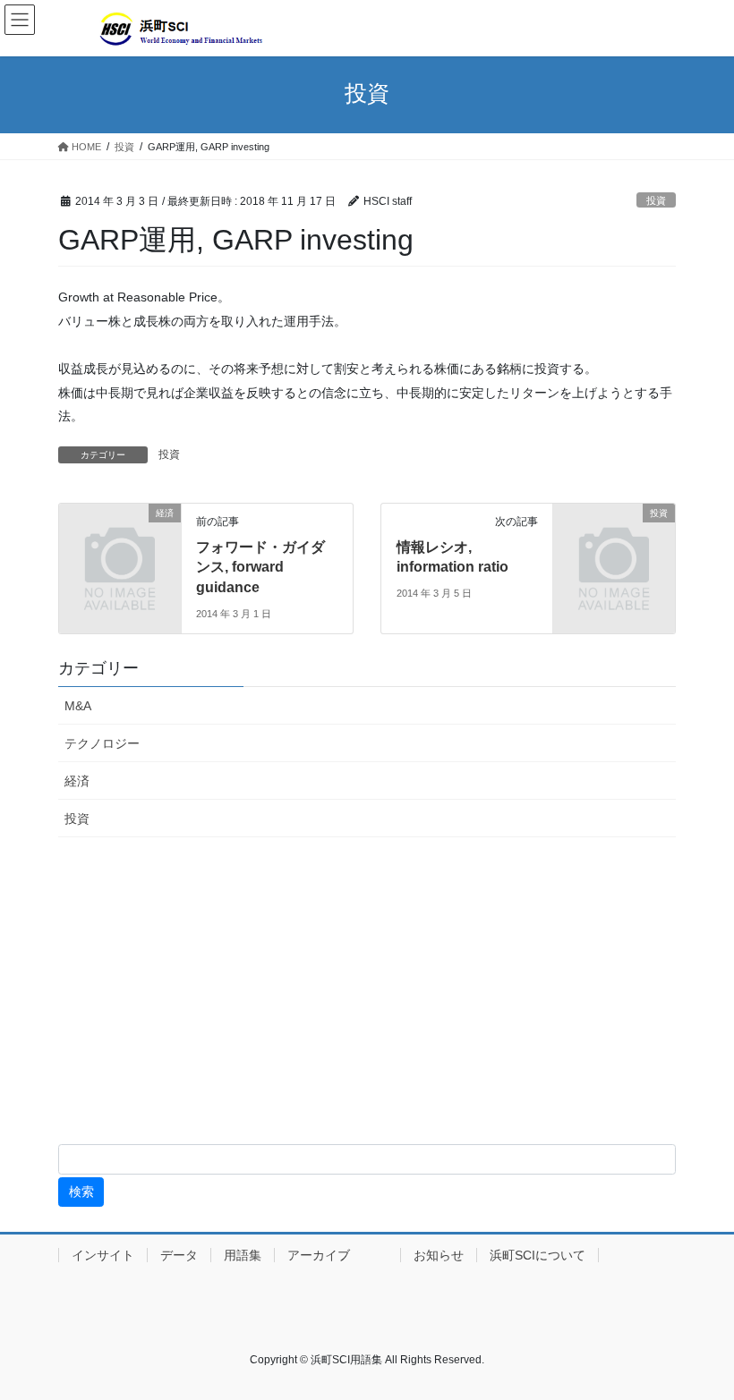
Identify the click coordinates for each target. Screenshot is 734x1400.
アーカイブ (337, 1255)
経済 (77, 781)
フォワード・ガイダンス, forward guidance (260, 567)
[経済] (120, 539)
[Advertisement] (367, 994)
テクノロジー (102, 743)
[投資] (614, 539)
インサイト (103, 1255)
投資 (656, 200)
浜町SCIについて (537, 1255)
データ (179, 1255)
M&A (77, 706)
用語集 (242, 1255)
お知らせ (439, 1255)
